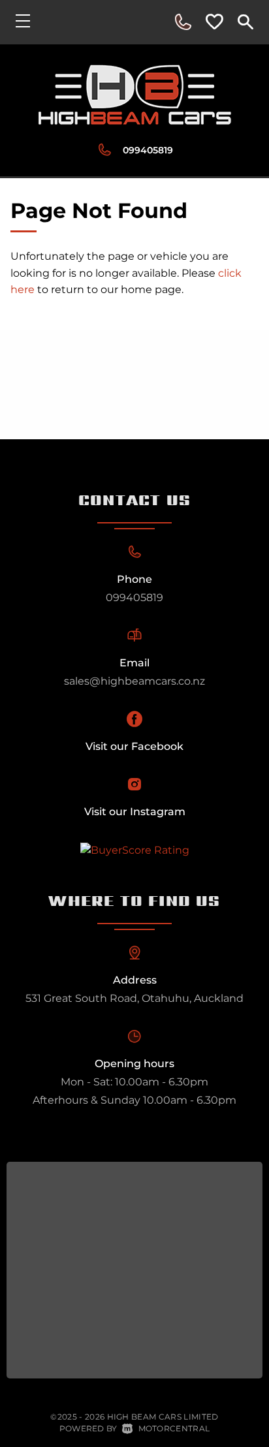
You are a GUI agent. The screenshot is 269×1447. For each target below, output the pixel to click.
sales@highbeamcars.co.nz (134, 681)
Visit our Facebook (134, 746)
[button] (182, 22)
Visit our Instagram (134, 811)
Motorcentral (174, 1428)
